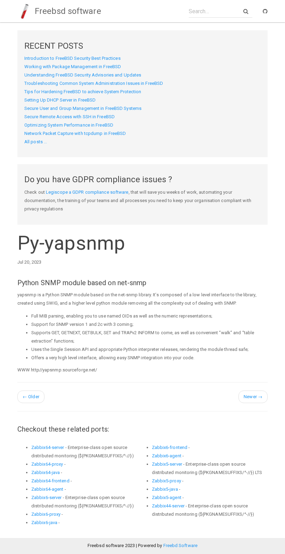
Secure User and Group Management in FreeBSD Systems (82, 108)
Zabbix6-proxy (45, 514)
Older (31, 396)
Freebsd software (67, 11)
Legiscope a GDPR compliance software (87, 192)
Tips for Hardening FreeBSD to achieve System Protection (82, 91)
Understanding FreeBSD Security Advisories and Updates (82, 75)
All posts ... (35, 141)
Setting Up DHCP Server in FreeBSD (60, 100)
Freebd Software (180, 545)
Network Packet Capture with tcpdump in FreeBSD (75, 133)
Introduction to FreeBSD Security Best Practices (72, 58)
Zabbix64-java (45, 472)
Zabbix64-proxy (47, 464)
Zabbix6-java (44, 522)
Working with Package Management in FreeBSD (72, 66)
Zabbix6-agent (166, 455)
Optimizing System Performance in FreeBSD (68, 125)
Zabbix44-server (168, 505)
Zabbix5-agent (166, 497)
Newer (253, 396)
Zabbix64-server (47, 447)
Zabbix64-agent (47, 489)
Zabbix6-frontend (170, 447)
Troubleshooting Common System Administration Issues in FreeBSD (93, 83)
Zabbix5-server (167, 464)
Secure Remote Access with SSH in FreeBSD (69, 116)
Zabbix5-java (165, 489)
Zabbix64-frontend (50, 480)
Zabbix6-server (46, 497)
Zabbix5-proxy (166, 480)
